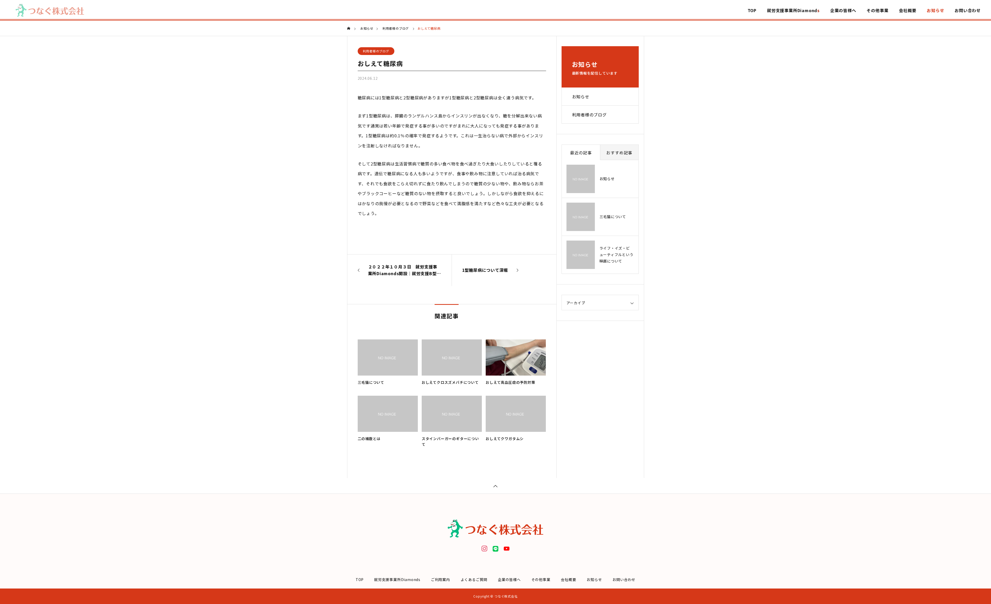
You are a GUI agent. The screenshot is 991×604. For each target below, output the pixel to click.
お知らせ (935, 10)
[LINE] (495, 548)
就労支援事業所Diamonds (793, 10)
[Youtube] (506, 548)
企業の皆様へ (843, 10)
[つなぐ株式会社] (50, 10)
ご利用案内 (440, 579)
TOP (752, 10)
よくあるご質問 (474, 579)
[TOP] (495, 486)
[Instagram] (484, 548)
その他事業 (877, 10)
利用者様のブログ (376, 51)
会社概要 (907, 10)
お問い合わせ (968, 10)
